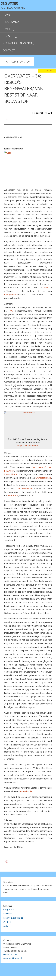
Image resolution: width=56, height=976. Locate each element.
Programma (8, 909)
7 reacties (48, 70)
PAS (11, 311)
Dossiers (7, 913)
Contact (7, 922)
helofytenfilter (11, 294)
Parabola (32, 973)
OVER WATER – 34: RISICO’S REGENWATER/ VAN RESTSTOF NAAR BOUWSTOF (23, 88)
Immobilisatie (10, 474)
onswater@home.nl (12, 958)
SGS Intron (13, 495)
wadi (46, 287)
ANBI (5, 926)
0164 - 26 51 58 (10, 954)
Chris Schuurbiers (24, 488)
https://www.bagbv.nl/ (28, 445)
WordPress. (43, 973)
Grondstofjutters (43, 478)
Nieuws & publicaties (13, 917)
